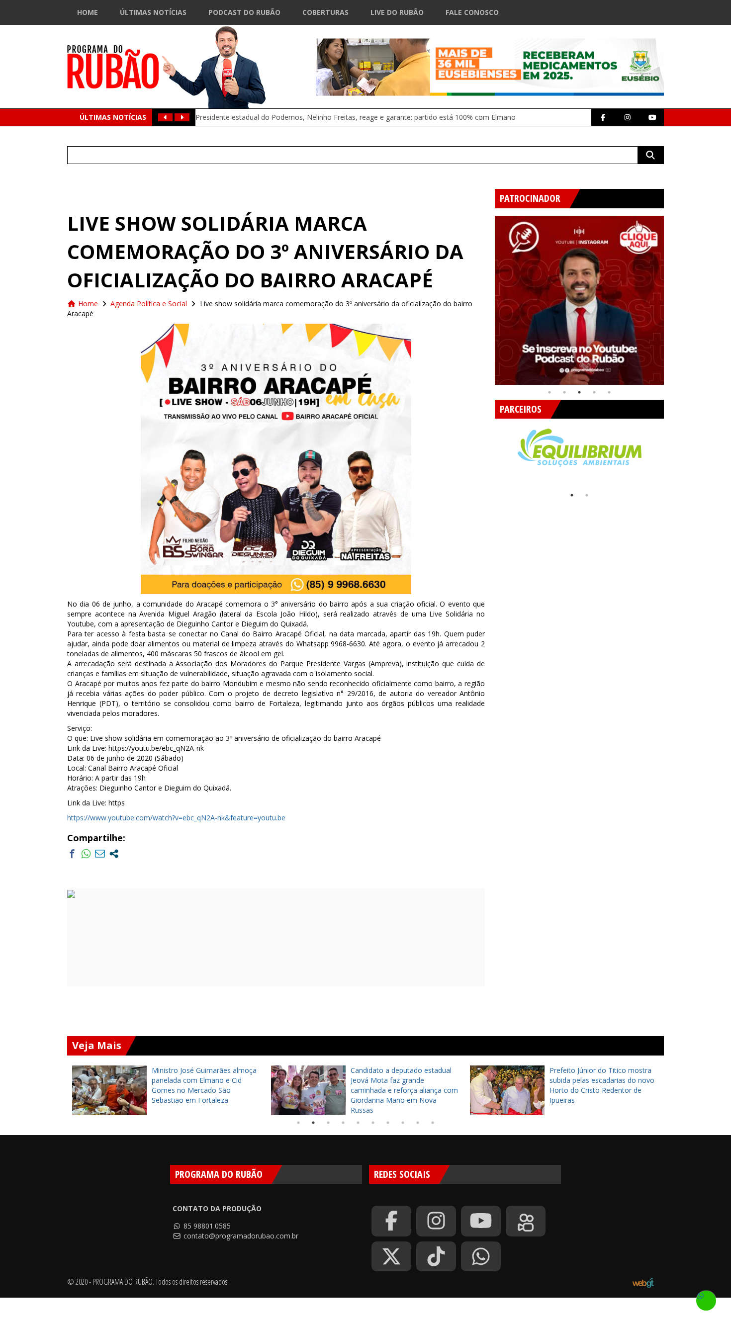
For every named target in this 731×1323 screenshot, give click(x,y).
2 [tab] (564, 392)
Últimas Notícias (153, 12)
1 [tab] (549, 392)
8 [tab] (403, 1123)
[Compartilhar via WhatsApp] (86, 854)
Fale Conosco (472, 12)
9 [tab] (418, 1123)
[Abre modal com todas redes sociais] (114, 854)
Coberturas (325, 12)
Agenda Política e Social (148, 303)
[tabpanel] (579, 300)
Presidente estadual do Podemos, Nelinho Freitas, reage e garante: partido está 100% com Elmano (355, 117)
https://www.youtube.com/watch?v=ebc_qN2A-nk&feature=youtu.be (176, 817)
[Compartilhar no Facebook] (72, 854)
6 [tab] (373, 1123)
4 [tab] (594, 392)
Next (671, 296)
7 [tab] (388, 1123)
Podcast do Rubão (244, 12)
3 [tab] (579, 392)
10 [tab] (433, 1123)
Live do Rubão (397, 12)
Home (87, 12)
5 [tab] (609, 392)
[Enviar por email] (100, 854)
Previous (487, 296)
